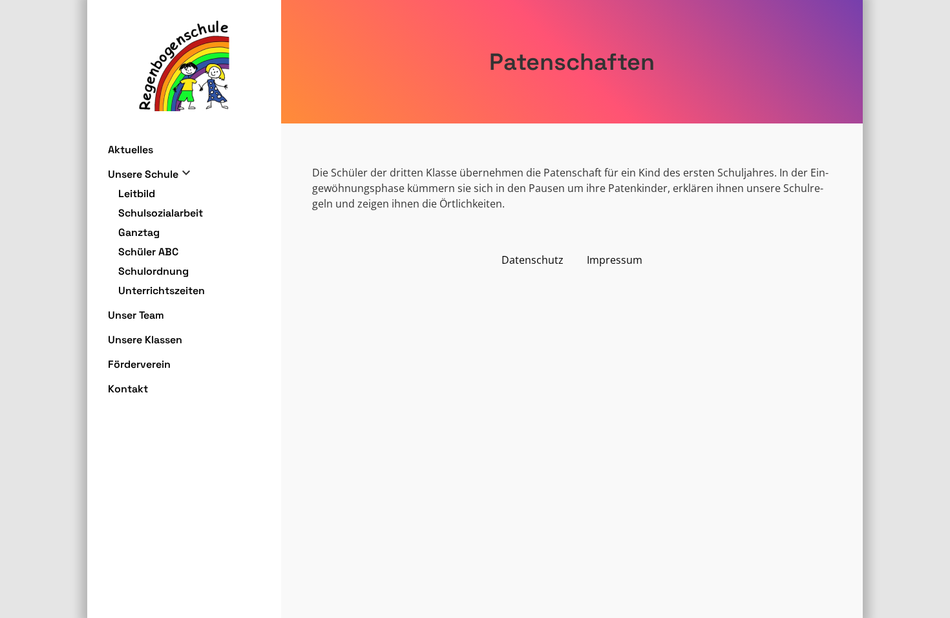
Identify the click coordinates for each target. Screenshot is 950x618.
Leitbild (136, 193)
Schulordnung (153, 271)
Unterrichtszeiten (161, 290)
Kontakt (128, 389)
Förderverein (139, 364)
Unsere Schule (143, 174)
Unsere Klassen (145, 339)
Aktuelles (130, 149)
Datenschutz (532, 260)
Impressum (614, 260)
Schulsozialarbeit (160, 213)
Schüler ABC (148, 252)
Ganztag (139, 232)
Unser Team (136, 315)
